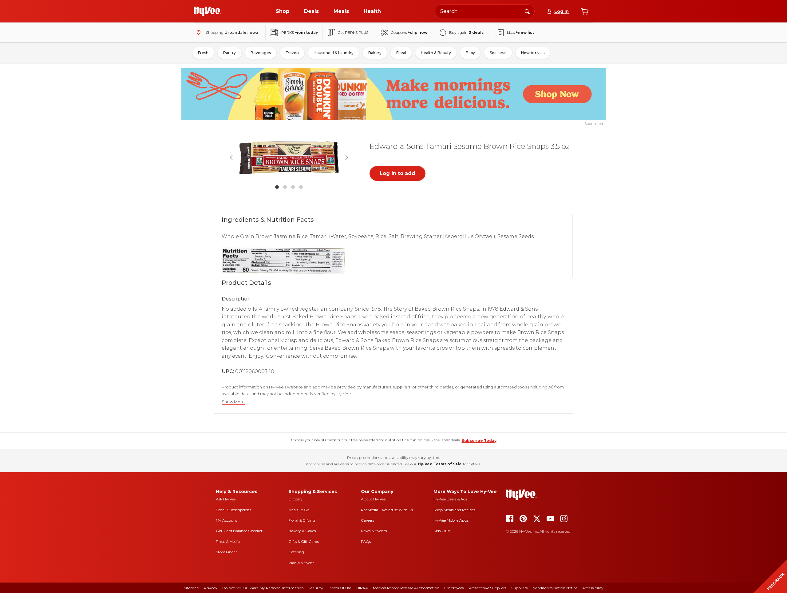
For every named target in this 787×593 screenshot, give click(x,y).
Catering (296, 552)
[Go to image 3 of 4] (293, 187)
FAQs (366, 541)
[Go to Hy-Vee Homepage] (207, 11)
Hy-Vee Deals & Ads (450, 499)
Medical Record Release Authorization (406, 588)
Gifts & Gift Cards (303, 541)
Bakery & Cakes (302, 530)
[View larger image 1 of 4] (289, 157)
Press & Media (228, 541)
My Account (226, 520)
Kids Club (441, 530)
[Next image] (346, 157)
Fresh (203, 52)
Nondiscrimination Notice (554, 588)
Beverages (261, 52)
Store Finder (226, 552)
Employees (454, 588)
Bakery (375, 52)
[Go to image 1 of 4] (277, 187)
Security (316, 588)
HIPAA (362, 588)
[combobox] (485, 11)
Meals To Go (298, 509)
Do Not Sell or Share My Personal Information (263, 588)
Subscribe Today (479, 440)
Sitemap (191, 588)
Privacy (210, 588)
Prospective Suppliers (487, 588)
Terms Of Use (339, 588)
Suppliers (519, 588)
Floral (401, 52)
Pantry (229, 52)
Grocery (295, 499)
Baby (470, 52)
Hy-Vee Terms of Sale (440, 464)
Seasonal (498, 52)
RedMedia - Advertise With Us (387, 509)
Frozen (292, 52)
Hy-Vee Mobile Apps (451, 520)
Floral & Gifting (301, 520)
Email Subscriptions (233, 509)
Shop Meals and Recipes (454, 509)
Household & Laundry (334, 52)
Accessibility (592, 588)
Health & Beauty (436, 52)
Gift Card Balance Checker (239, 530)
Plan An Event (301, 562)
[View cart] (584, 11)
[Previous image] (231, 157)
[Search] (527, 11)
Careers (367, 520)
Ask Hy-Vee (225, 499)
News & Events (374, 530)
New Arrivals (532, 52)
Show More (233, 402)
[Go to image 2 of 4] (285, 187)
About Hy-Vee (373, 499)
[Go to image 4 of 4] (301, 187)
